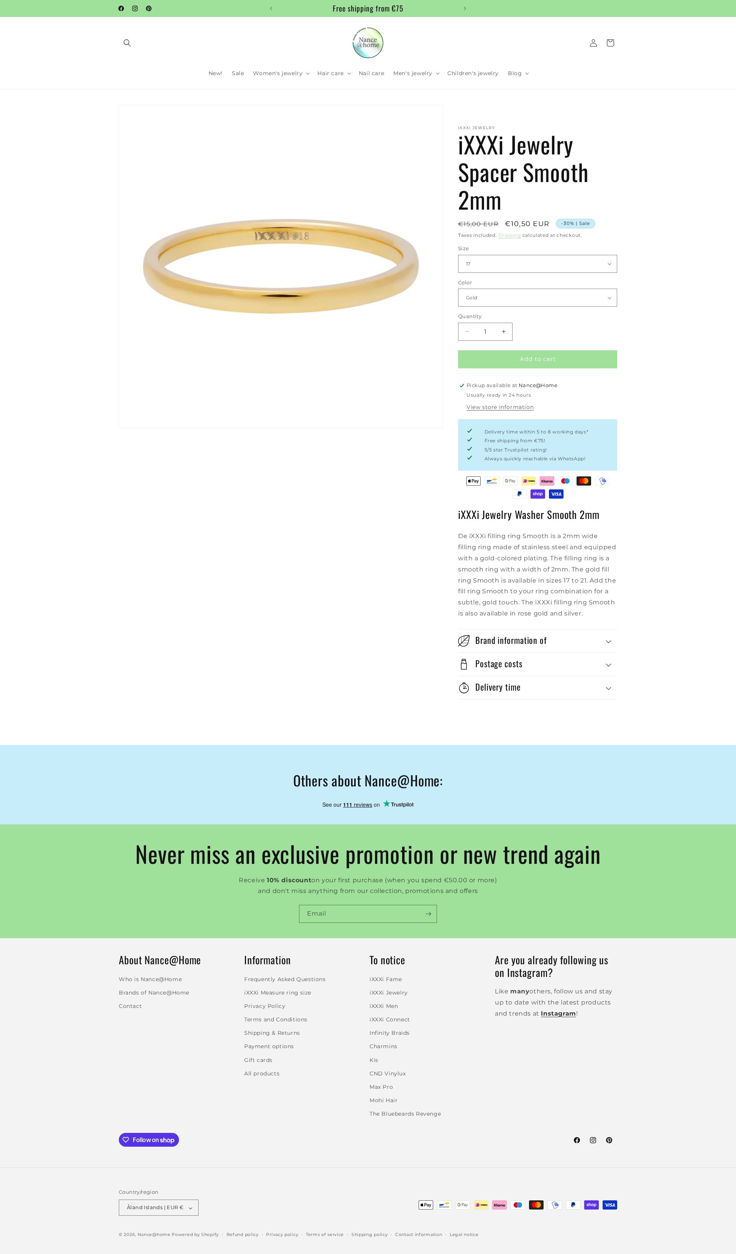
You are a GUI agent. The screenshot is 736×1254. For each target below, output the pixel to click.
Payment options (269, 1046)
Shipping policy (370, 1234)
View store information (500, 407)
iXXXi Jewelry (389, 992)
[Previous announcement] (271, 8)
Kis (374, 1059)
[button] (127, 42)
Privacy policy (282, 1234)
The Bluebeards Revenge (405, 1113)
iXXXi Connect (390, 1019)
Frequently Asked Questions (285, 978)
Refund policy (243, 1234)
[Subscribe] (428, 914)
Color (465, 282)
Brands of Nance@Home (154, 992)
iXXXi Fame (386, 978)
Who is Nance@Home (150, 978)
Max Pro (381, 1086)
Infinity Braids (390, 1032)
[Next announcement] (465, 8)
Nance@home (154, 1235)
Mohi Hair (384, 1100)
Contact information (418, 1234)
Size (463, 248)
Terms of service (325, 1234)
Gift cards (258, 1059)
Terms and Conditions (275, 1019)
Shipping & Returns (272, 1032)
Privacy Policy (264, 1005)
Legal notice (464, 1234)
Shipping (509, 235)
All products (261, 1073)
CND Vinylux (388, 1073)
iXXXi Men (384, 1005)
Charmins (384, 1046)
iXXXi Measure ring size (277, 992)
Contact (130, 1005)
